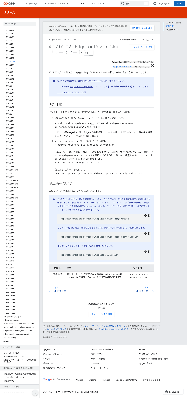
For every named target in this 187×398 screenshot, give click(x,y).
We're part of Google (52, 354)
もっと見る (96, 3)
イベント (47, 359)
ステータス (96, 363)
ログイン (179, 3)
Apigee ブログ (145, 363)
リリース (80, 3)
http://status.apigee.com (81, 86)
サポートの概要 (98, 359)
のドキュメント (124, 67)
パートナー (48, 363)
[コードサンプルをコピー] (149, 215)
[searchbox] (20, 24)
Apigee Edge (31, 3)
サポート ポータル (99, 368)
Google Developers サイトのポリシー (115, 329)
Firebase (106, 380)
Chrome (92, 380)
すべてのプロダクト (152, 380)
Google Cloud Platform (126, 380)
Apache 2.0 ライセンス (56, 329)
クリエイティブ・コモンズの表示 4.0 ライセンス (105, 326)
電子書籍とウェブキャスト (55, 368)
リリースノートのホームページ (71, 92)
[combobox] (134, 3)
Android (79, 380)
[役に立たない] (152, 39)
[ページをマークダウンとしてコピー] (86, 52)
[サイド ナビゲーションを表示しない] (35, 393)
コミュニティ (97, 354)
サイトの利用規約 (66, 392)
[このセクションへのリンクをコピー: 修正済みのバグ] (76, 183)
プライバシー (49, 392)
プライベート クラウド (54, 3)
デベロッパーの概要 (148, 354)
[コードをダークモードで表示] (145, 215)
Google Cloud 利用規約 (87, 392)
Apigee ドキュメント (58, 39)
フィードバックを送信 (141, 47)
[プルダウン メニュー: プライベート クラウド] (69, 3)
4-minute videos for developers (153, 359)
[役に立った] (148, 39)
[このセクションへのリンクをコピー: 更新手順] (65, 105)
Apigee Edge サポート (91, 81)
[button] (19, 317)
